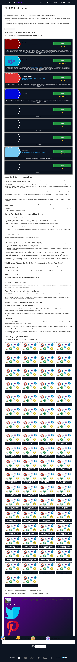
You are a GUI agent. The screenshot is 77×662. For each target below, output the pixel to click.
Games (47, 2)
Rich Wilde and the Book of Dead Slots (36, 67)
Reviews (63, 2)
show (13, 28)
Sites (41, 2)
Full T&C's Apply (38, 53)
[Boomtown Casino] (14, 2)
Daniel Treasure (10, 604)
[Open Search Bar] (72, 2)
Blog (69, 2)
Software (55, 2)
